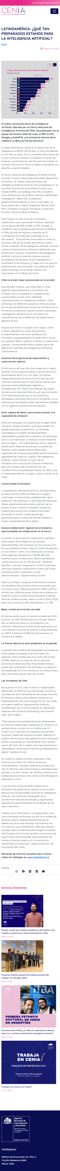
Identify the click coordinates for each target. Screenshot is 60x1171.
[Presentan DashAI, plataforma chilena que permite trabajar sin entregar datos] (22, 956)
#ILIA (4, 44)
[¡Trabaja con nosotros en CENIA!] (28, 1062)
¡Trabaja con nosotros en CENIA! (16, 1087)
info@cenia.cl (9, 1149)
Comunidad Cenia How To (45, 2)
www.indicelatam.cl (38, 857)
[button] (16, 871)
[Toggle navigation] (54, 11)
